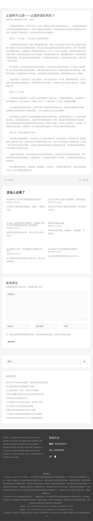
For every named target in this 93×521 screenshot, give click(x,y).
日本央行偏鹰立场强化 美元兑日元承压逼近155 (25, 394)
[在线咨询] (55, 456)
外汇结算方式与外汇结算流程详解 (19, 406)
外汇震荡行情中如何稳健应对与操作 (20, 386)
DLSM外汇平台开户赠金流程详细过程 (24, 199)
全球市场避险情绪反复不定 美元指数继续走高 (24, 418)
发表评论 (9, 20)
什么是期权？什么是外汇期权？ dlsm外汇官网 (24, 402)
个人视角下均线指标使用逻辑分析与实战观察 (24, 414)
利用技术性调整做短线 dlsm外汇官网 (20, 410)
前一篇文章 (8, 180)
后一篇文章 (85, 180)
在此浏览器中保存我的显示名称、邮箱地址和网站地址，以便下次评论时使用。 (41, 334)
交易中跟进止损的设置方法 (17, 398)
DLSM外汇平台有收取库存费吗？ (63, 249)
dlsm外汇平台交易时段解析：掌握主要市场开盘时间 (27, 382)
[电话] (50, 456)
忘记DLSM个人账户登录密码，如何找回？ (67, 199)
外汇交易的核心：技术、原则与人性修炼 (22, 390)
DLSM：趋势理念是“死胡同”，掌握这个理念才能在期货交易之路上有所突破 (25, 224)
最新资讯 (18, 20)
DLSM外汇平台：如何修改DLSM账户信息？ (25, 250)
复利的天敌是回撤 (56, 223)
